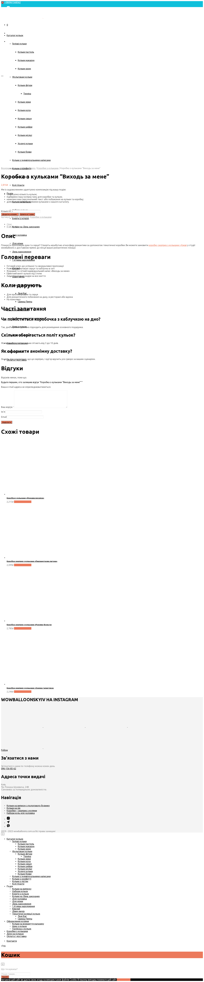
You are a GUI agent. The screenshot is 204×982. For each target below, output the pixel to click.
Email (4, 417)
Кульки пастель (26, 52)
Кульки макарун (26, 60)
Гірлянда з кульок (21, 928)
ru (4, 945)
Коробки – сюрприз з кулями (22, 810)
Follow (4, 750)
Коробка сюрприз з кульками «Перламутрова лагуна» (32, 561)
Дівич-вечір (18, 911)
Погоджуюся (123, 979)
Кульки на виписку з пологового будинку (28, 805)
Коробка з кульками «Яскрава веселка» (25, 498)
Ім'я (3, 411)
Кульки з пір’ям (20, 881)
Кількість (6, 211)
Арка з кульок (19, 926)
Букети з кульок (20, 218)
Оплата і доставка (17, 936)
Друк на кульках (15, 933)
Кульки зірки (24, 859)
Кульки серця (25, 864)
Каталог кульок (15, 35)
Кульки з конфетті (21, 879)
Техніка (27, 856)
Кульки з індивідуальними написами (31, 876)
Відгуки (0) (12, 226)
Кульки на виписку (21, 889)
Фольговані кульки (22, 77)
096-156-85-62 (8, 768)
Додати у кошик (22, 501)
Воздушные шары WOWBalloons (18, 168)
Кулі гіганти (18, 185)
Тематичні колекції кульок (26, 914)
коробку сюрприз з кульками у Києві (168, 245)
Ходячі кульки (25, 871)
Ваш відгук (7, 407)
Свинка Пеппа (25, 301)
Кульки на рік (13, 808)
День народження (21, 251)
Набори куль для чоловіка (21, 813)
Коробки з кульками (47, 168)
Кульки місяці (25, 869)
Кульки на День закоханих (26, 226)
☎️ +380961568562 (11, 2)
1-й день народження (23, 906)
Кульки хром (24, 68)
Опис (9, 224)
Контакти (12, 25)
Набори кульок (20, 891)
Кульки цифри (25, 866)
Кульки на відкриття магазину (28, 924)
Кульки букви (25, 874)
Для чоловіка (19, 235)
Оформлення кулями (18, 921)
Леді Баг (22, 916)
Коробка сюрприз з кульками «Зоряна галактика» (30, 688)
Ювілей (16, 909)
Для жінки (17, 243)
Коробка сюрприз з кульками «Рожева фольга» (29, 625)
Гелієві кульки (19, 43)
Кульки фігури (25, 854)
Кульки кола (24, 861)
